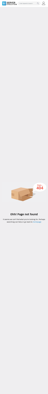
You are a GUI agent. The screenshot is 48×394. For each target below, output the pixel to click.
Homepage (36, 222)
